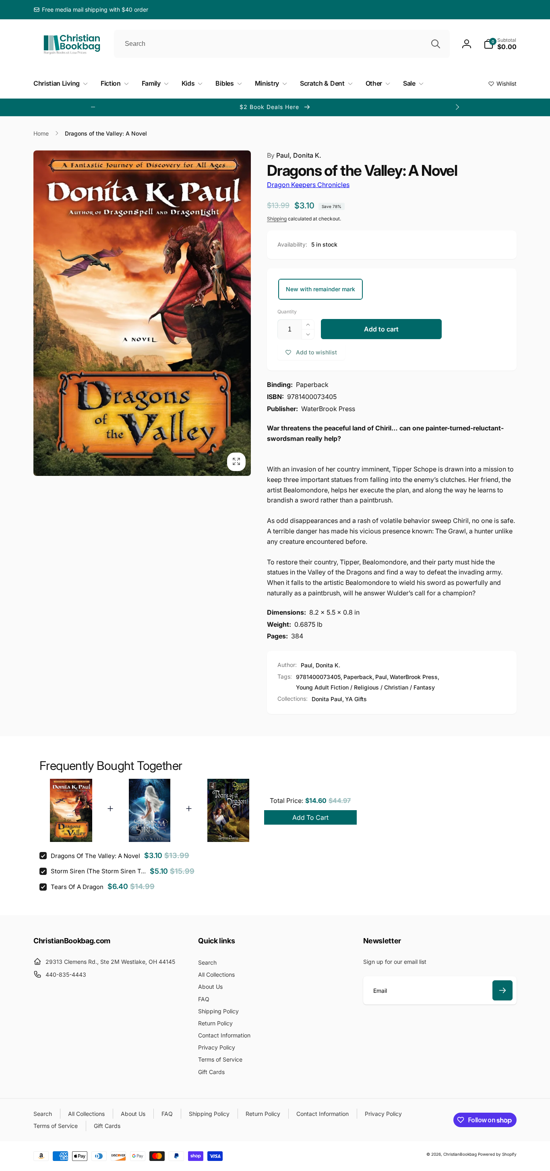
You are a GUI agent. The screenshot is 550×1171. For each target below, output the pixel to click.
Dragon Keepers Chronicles (308, 185)
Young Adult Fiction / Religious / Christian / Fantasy (365, 687)
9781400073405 (318, 676)
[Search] (436, 44)
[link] (90, 9)
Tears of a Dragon (77, 887)
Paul (381, 676)
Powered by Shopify (497, 1154)
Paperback (357, 676)
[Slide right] (457, 107)
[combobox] (282, 44)
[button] (500, 44)
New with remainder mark (320, 289)
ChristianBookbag (460, 1154)
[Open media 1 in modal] (142, 313)
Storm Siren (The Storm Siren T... (98, 871)
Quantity (287, 311)
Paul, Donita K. (294, 155)
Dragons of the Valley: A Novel (95, 856)
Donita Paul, (328, 699)
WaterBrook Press (414, 676)
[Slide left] (93, 107)
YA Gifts (356, 699)
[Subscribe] (502, 990)
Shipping (277, 219)
